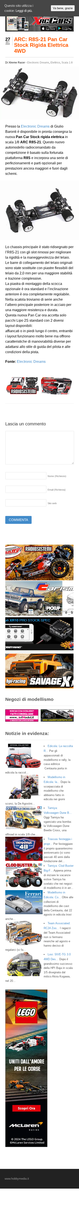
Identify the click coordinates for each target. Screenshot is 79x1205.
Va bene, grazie (63, 8)
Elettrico (55, 62)
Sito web (52, 503)
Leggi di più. (24, 10)
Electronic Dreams (38, 62)
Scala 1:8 (67, 62)
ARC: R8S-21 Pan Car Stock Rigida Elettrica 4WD (41, 45)
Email (57, 489)
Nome (57, 476)
